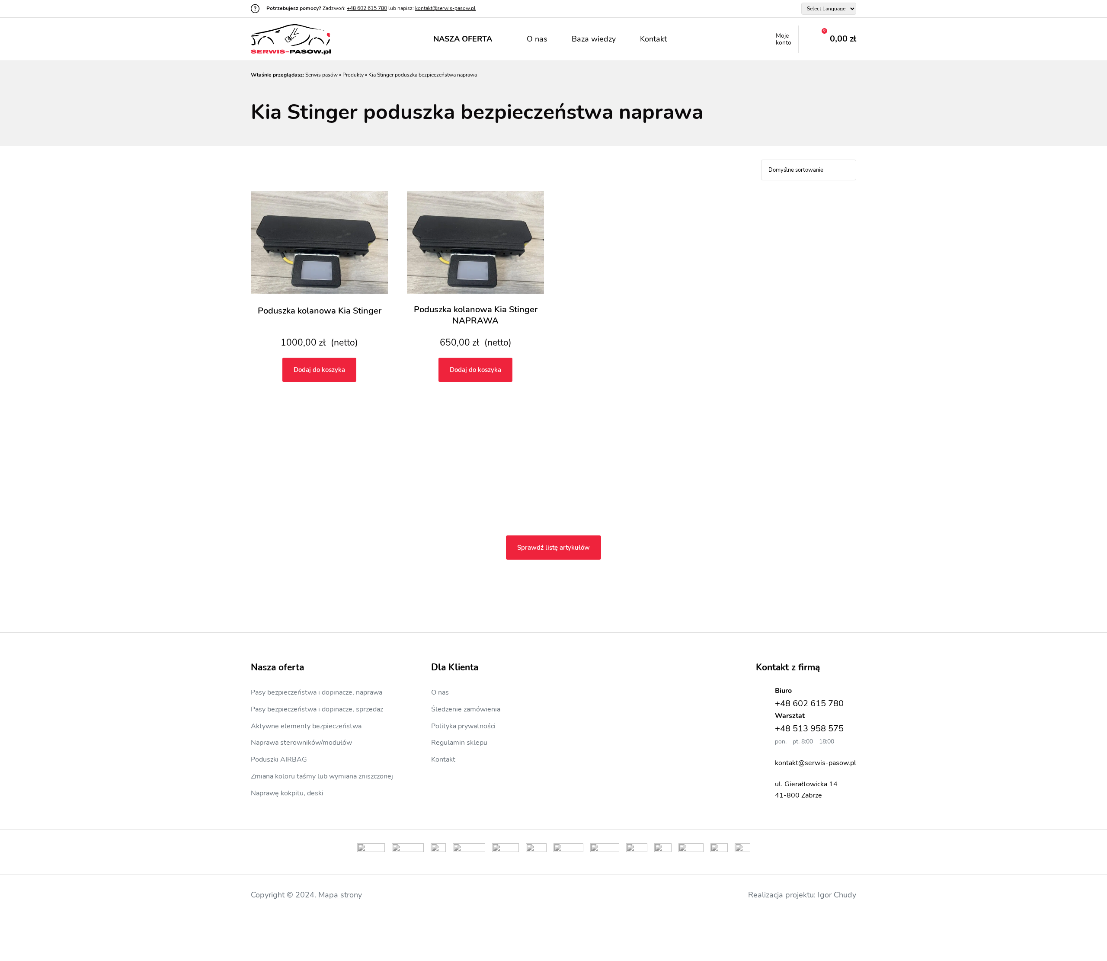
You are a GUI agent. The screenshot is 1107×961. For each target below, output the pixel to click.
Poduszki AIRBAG (279, 759)
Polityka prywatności (463, 726)
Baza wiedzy (594, 39)
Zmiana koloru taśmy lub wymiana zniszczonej (322, 776)
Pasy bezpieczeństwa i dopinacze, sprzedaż (317, 709)
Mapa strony (340, 895)
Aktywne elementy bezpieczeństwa (306, 726)
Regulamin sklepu (459, 742)
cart (827, 39)
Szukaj (696, 39)
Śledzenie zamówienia (465, 709)
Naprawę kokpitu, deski (287, 793)
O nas (537, 39)
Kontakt (653, 39)
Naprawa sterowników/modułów (301, 742)
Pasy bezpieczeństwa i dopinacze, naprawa (316, 692)
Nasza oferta (462, 39)
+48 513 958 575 (809, 728)
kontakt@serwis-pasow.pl (445, 8)
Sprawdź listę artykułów (553, 547)
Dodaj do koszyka (319, 369)
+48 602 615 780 (367, 8)
